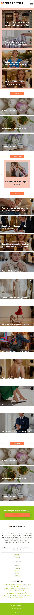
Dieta (17, 94)
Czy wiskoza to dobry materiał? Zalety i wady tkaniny (17, 43)
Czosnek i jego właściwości (13, 110)
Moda (17, 194)
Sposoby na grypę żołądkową (14, 128)
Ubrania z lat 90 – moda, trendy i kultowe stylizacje (15, 352)
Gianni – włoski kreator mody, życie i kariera (14, 227)
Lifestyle (17, 156)
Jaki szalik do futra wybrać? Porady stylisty (14, 272)
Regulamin (17, 612)
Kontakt (17, 557)
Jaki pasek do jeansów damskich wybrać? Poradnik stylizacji (15, 209)
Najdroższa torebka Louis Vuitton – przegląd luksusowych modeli (16, 83)
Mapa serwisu (17, 609)
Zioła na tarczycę (9, 146)
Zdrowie (17, 444)
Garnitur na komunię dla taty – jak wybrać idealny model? (16, 432)
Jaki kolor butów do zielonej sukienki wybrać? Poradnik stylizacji (13, 406)
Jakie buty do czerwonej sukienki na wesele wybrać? (16, 325)
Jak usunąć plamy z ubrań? (17, 593)
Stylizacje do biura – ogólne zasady (17, 183)
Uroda (17, 573)
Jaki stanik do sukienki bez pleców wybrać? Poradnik (13, 379)
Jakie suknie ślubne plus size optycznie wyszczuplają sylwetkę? (17, 596)
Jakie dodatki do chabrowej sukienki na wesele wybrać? (16, 63)
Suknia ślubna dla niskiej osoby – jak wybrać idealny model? (15, 299)
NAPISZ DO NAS (17, 515)
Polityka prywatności (17, 605)
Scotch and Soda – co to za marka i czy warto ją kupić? (17, 23)
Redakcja (17, 555)
